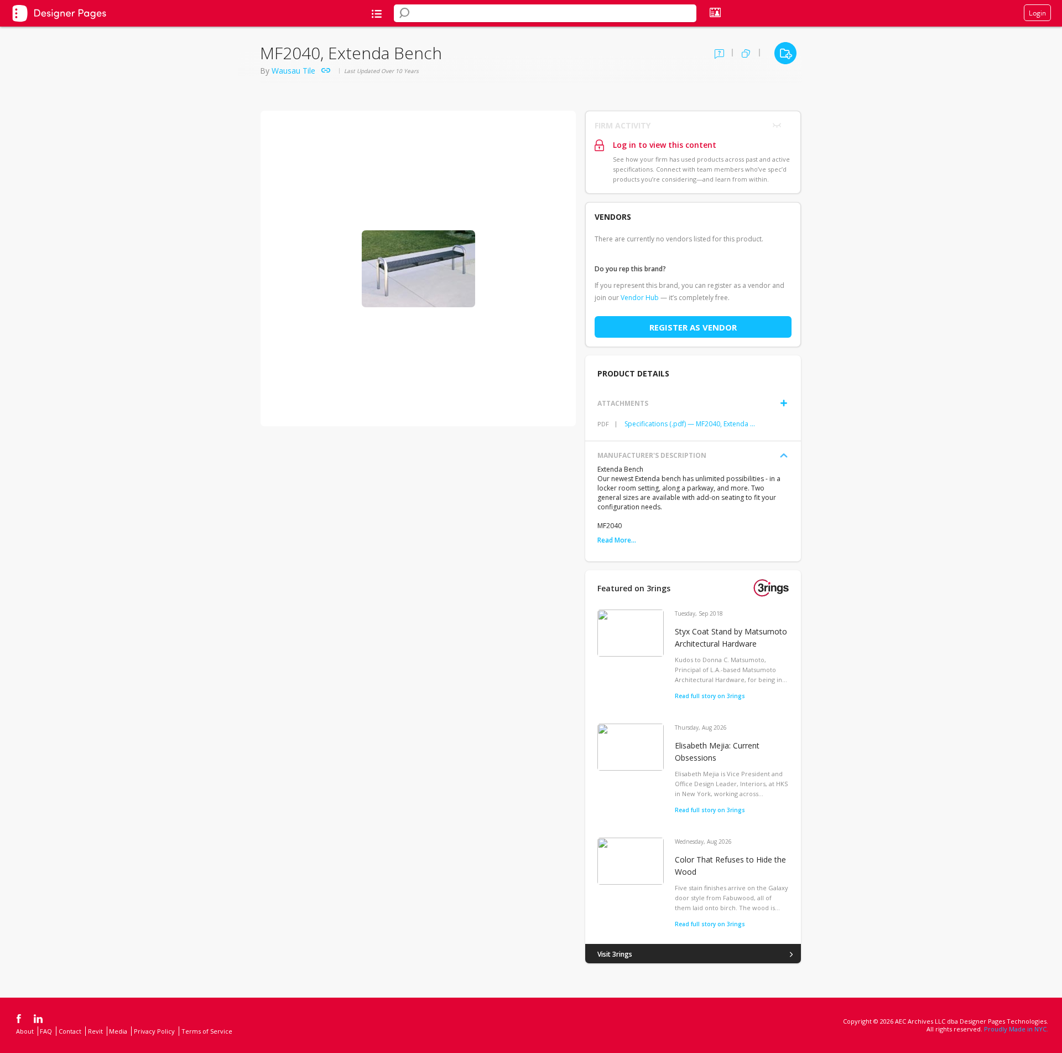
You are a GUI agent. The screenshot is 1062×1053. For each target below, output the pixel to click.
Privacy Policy (154, 1031)
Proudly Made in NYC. (1016, 1029)
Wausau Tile (293, 70)
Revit (95, 1031)
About (25, 1031)
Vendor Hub (640, 297)
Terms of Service (206, 1031)
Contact (70, 1031)
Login (1037, 12)
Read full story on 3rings (710, 696)
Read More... (616, 540)
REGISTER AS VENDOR (693, 327)
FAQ (46, 1031)
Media (118, 1031)
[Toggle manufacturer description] (783, 455)
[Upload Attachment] (783, 403)
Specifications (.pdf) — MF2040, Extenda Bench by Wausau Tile (689, 424)
